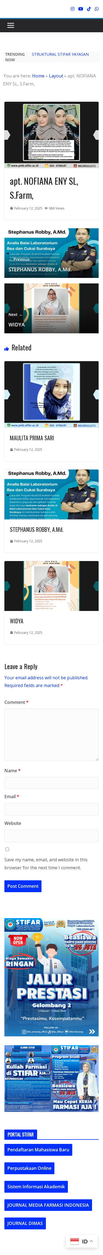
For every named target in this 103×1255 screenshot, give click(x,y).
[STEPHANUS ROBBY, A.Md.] (51, 473)
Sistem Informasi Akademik (36, 1187)
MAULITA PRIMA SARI (32, 438)
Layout (56, 76)
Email (11, 796)
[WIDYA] (51, 564)
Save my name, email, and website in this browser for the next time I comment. (46, 864)
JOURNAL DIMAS (25, 1223)
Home (38, 76)
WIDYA (17, 320)
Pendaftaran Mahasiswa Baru (38, 1150)
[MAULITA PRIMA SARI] (51, 364)
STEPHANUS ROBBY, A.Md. (40, 265)
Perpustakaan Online (29, 1168)
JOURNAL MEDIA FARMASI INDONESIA (48, 1205)
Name (12, 771)
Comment (16, 702)
